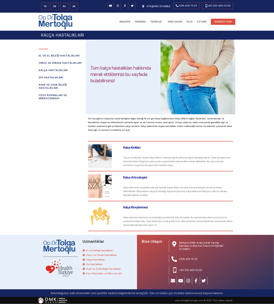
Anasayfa (124, 21)
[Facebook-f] (125, 5)
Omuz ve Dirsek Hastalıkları (60, 63)
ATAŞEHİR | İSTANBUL (159, 6)
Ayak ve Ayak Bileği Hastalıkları (53, 86)
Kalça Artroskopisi (135, 177)
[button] (223, 22)
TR (45, 6)
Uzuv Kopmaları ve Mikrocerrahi (53, 97)
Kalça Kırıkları (131, 147)
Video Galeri (175, 21)
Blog (189, 21)
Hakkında (140, 21)
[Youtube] (110, 5)
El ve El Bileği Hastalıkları (59, 55)
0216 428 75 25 (188, 5)
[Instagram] (117, 5)
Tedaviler (156, 21)
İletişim (201, 21)
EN (54, 6)
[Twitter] (132, 5)
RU (64, 6)
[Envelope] (173, 281)
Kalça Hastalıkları (53, 70)
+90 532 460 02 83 (219, 5)
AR (73, 6)
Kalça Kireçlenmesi (135, 207)
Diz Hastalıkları (51, 77)
